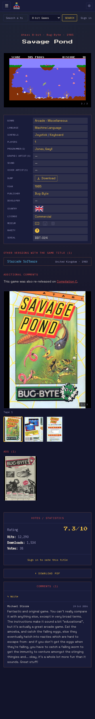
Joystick (41, 135)
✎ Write (12, 596)
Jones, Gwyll (43, 149)
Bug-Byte (42, 193)
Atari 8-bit (31, 34)
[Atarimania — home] (16, 5)
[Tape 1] (13, 429)
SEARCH (69, 17)
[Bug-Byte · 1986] (20, 478)
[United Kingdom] (39, 209)
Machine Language (48, 128)
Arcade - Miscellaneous (51, 121)
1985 (38, 186)
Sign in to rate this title (47, 559)
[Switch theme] (89, 6)
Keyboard (56, 135)
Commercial (43, 216)
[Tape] (37, 223)
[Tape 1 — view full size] (47, 349)
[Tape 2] (33, 429)
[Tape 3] (54, 429)
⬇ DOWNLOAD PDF (47, 573)
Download (48, 178)
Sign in (86, 17)
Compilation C (67, 281)
